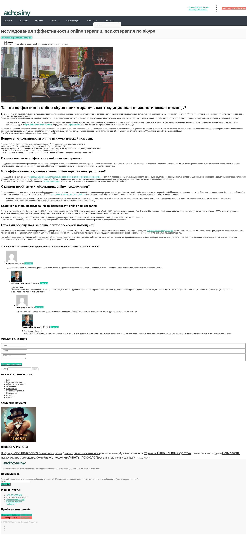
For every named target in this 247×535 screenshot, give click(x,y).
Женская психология (87, 453)
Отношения (11, 386)
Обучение (150, 453)
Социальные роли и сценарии (117, 457)
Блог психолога (25, 453)
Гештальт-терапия (14, 382)
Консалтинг (105, 453)
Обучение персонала (15, 384)
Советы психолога (83, 457)
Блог (8, 380)
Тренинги (139, 458)
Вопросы (91, 21)
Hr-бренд (6, 453)
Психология (11, 393)
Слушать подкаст (14, 502)
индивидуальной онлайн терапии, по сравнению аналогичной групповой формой (64, 177)
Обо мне (23, 21)
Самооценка (28, 457)
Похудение (216, 453)
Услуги (39, 21)
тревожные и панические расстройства (68, 194)
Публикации (73, 21)
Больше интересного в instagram (16, 38)
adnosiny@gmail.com (198, 9)
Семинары (10, 395)
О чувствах (183, 453)
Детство (68, 453)
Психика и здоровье (15, 391)
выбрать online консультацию (160, 231)
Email (3, 481)
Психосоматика (10, 457)
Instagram (10, 504)
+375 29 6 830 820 (238, 8)
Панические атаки (201, 453)
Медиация (115, 453)
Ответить (28, 263)
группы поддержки (51, 181)
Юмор (8, 397)
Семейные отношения (51, 457)
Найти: (4, 369)
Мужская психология (131, 453)
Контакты (109, 21)
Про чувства (11, 388)
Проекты (54, 21)
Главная (9, 42)
